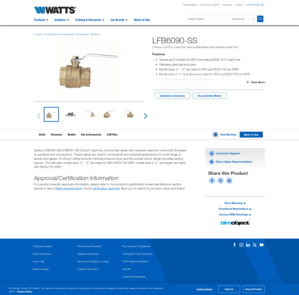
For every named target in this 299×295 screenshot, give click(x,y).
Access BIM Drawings (233, 214)
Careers (239, 4)
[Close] (293, 289)
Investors (227, 4)
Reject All (229, 289)
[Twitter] (255, 245)
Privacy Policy (24, 291)
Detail (42, 134)
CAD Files (112, 134)
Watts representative (68, 188)
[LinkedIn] (248, 245)
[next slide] (142, 114)
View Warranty (228, 134)
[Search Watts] (260, 19)
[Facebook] (234, 245)
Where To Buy (251, 134)
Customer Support (209, 4)
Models (72, 134)
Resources (56, 134)
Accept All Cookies (253, 289)
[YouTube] (261, 245)
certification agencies (106, 188)
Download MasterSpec (234, 208)
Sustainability (190, 4)
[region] (149, 289)
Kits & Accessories (91, 134)
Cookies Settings (204, 289)
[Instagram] (241, 245)
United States (253, 4)
